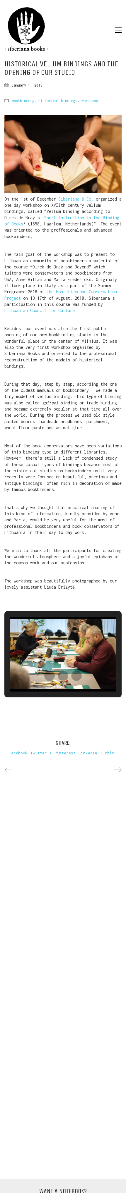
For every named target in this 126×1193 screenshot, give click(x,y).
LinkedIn (88, 753)
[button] (118, 30)
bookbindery (23, 101)
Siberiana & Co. (75, 198)
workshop (89, 101)
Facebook (18, 753)
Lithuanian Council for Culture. (40, 310)
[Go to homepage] (26, 30)
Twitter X (41, 753)
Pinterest (65, 753)
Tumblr (107, 753)
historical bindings (57, 101)
